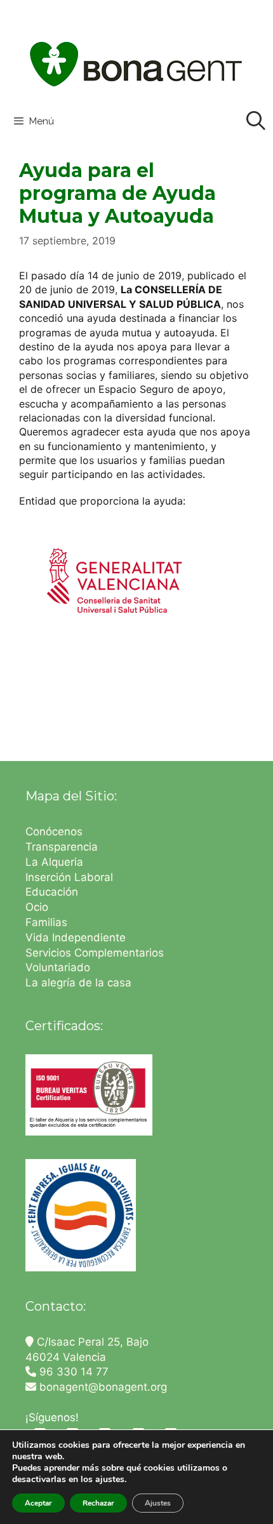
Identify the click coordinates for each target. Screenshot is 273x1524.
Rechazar (98, 1503)
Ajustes (158, 1503)
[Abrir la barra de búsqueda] (255, 121)
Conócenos (54, 831)
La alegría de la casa (78, 982)
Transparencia (63, 846)
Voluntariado (57, 967)
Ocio (36, 907)
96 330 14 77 (72, 1371)
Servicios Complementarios (94, 952)
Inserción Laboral (69, 877)
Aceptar (38, 1503)
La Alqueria (55, 862)
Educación (53, 891)
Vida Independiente (75, 937)
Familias (46, 922)
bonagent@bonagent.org (101, 1387)
